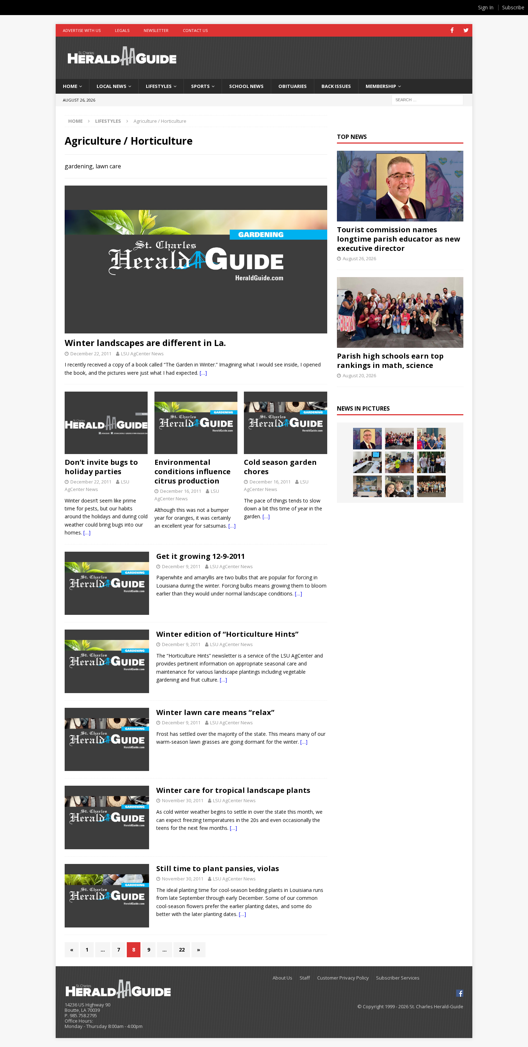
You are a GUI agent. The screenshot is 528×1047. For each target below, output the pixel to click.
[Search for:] (427, 99)
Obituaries (292, 86)
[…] (203, 372)
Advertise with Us (82, 30)
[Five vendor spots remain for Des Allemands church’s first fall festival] (431, 486)
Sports (200, 86)
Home (70, 86)
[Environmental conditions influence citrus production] (195, 423)
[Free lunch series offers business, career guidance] (367, 462)
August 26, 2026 (359, 258)
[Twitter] (466, 30)
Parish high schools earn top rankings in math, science (390, 360)
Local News (111, 86)
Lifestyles (159, 86)
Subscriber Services (398, 978)
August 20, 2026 (359, 375)
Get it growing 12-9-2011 (200, 556)
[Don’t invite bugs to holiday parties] (106, 423)
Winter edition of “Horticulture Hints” (227, 634)
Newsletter (156, 30)
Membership (381, 86)
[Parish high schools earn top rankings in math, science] (400, 312)
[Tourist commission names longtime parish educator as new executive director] (400, 186)
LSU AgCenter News (142, 353)
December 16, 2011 (180, 491)
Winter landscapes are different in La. (145, 343)
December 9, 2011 (181, 566)
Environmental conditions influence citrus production (192, 471)
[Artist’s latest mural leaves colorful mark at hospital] (367, 486)
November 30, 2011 (182, 800)
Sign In (486, 7)
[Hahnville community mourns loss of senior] (431, 462)
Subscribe (513, 7)
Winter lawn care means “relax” (215, 712)
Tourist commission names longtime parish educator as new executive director (398, 239)
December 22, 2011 (90, 353)
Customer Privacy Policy (343, 978)
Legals (122, 30)
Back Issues (336, 86)
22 (182, 949)
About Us (282, 978)
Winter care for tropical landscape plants (233, 790)
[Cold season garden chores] (285, 423)
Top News (352, 137)
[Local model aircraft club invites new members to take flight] (431, 438)
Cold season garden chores (280, 466)
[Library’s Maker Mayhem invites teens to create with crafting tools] (399, 462)
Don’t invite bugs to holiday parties (101, 466)
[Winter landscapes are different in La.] (196, 259)
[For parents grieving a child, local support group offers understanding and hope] (399, 486)
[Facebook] (452, 30)
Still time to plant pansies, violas (217, 868)
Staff (305, 978)
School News (246, 86)
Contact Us (195, 30)
